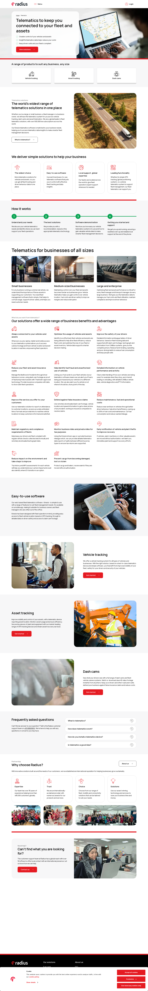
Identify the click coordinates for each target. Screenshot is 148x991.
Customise (130, 979)
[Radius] (20, 4)
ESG (76, 967)
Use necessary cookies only (131, 985)
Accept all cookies (131, 972)
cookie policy (34, 977)
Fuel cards (47, 967)
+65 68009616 (29, 728)
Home (17, 15)
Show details (31, 982)
